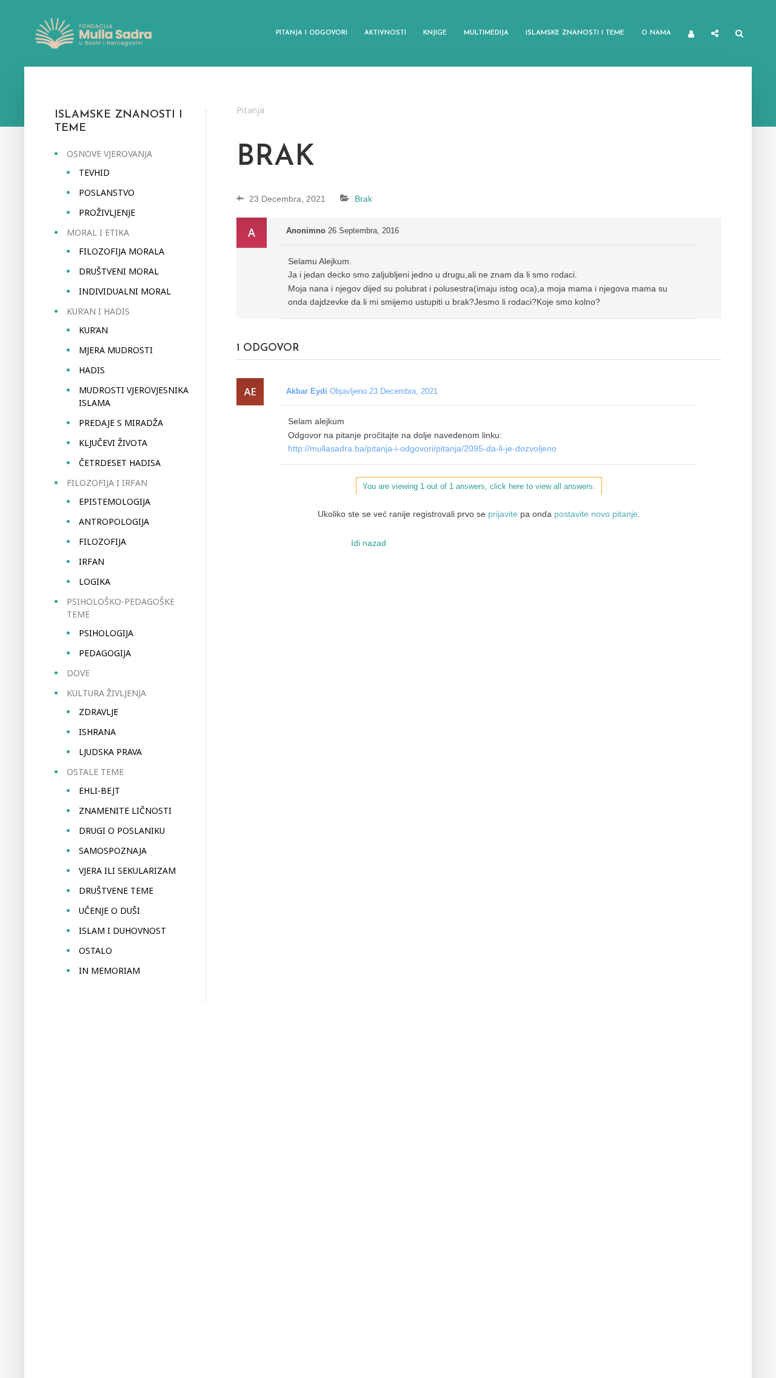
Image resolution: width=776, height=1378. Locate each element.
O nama (656, 33)
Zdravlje (98, 711)
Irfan (91, 561)
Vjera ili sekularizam (127, 870)
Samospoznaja (113, 850)
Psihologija (106, 633)
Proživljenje (107, 212)
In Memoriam (109, 970)
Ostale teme (95, 771)
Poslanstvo (107, 192)
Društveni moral (119, 271)
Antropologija (114, 521)
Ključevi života (113, 442)
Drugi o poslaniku (122, 830)
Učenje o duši (109, 910)
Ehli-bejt (99, 790)
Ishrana (97, 731)
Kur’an (93, 330)
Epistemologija (114, 501)
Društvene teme (116, 890)
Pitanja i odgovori (311, 33)
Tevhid (94, 172)
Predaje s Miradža (121, 422)
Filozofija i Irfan (107, 482)
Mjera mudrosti (116, 350)
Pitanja (250, 110)
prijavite (503, 514)
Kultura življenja (106, 693)
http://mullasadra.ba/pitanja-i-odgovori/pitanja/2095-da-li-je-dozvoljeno (422, 448)
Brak (363, 199)
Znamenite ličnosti (125, 810)
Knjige (435, 33)
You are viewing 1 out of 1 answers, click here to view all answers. (479, 486)
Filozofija (102, 541)
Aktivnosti (385, 33)
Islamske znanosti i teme (575, 33)
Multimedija (486, 33)
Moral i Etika (98, 232)
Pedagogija (105, 653)
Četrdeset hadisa (120, 462)
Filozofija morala (121, 251)
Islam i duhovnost (122, 930)
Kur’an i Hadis (98, 311)
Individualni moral (125, 291)
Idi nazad (368, 543)
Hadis (92, 370)
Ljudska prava (110, 751)
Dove (78, 673)
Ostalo (95, 950)
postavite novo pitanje (596, 514)
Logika (94, 581)
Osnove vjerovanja (109, 153)
